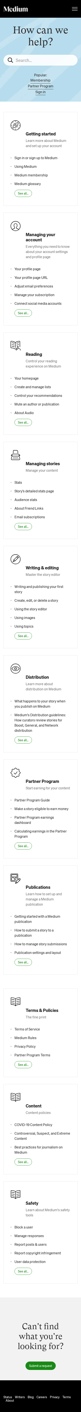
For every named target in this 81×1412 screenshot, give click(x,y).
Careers (42, 1397)
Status (7, 1397)
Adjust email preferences (33, 286)
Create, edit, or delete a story (36, 600)
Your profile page (27, 269)
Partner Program (40, 86)
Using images (24, 617)
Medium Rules (25, 1037)
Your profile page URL (31, 277)
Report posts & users (30, 1244)
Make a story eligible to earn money (41, 808)
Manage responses (29, 1235)
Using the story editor (30, 609)
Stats (18, 482)
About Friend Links (28, 508)
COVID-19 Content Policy (33, 1124)
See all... (23, 193)
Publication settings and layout (37, 952)
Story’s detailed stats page (34, 491)
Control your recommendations (38, 395)
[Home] (15, 9)
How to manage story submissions (40, 944)
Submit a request (40, 1366)
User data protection (30, 1261)
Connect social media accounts (38, 303)
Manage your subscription (34, 294)
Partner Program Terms (32, 1055)
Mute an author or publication (36, 404)
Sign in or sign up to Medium (35, 157)
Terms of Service (27, 1029)
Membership (40, 80)
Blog (31, 1397)
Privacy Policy (25, 1046)
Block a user (23, 1227)
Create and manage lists (32, 387)
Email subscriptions (29, 517)
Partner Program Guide (32, 800)
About (10, 1400)
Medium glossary (27, 183)
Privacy (55, 1397)
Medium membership (31, 175)
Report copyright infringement (37, 1253)
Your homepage (26, 378)
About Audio (24, 412)
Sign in (40, 92)
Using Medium (25, 166)
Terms (66, 1397)
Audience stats (25, 499)
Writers (20, 1397)
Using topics (23, 626)
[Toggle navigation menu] (74, 9)
